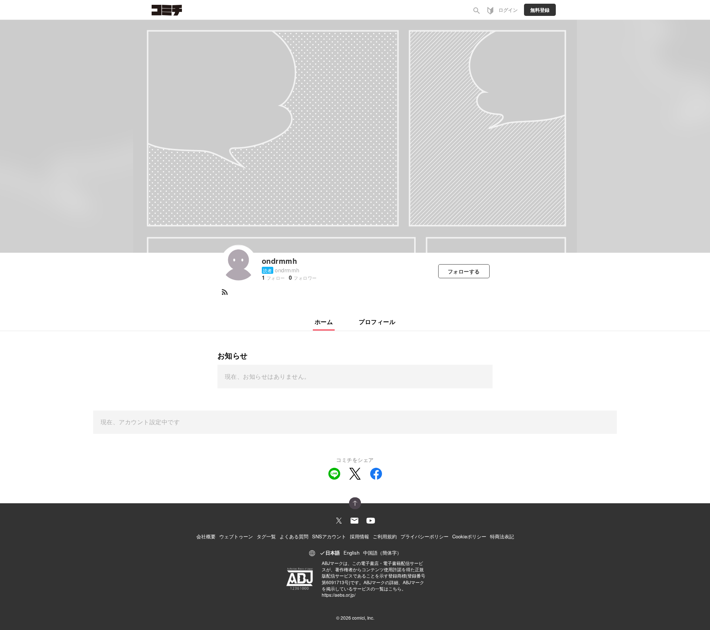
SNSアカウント (329, 536)
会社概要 (206, 536)
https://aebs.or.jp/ (338, 595)
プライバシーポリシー (424, 536)
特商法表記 (502, 536)
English (351, 552)
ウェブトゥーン (236, 536)
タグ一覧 (266, 536)
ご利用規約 (385, 536)
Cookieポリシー (469, 536)
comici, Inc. (363, 617)
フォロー (464, 271)
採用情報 (359, 536)
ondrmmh (279, 260)
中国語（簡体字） (382, 552)
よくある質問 (294, 536)
